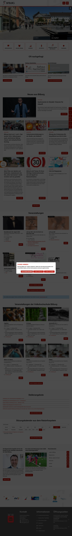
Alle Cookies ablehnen (27, 271)
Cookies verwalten (38, 271)
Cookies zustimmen (49, 271)
